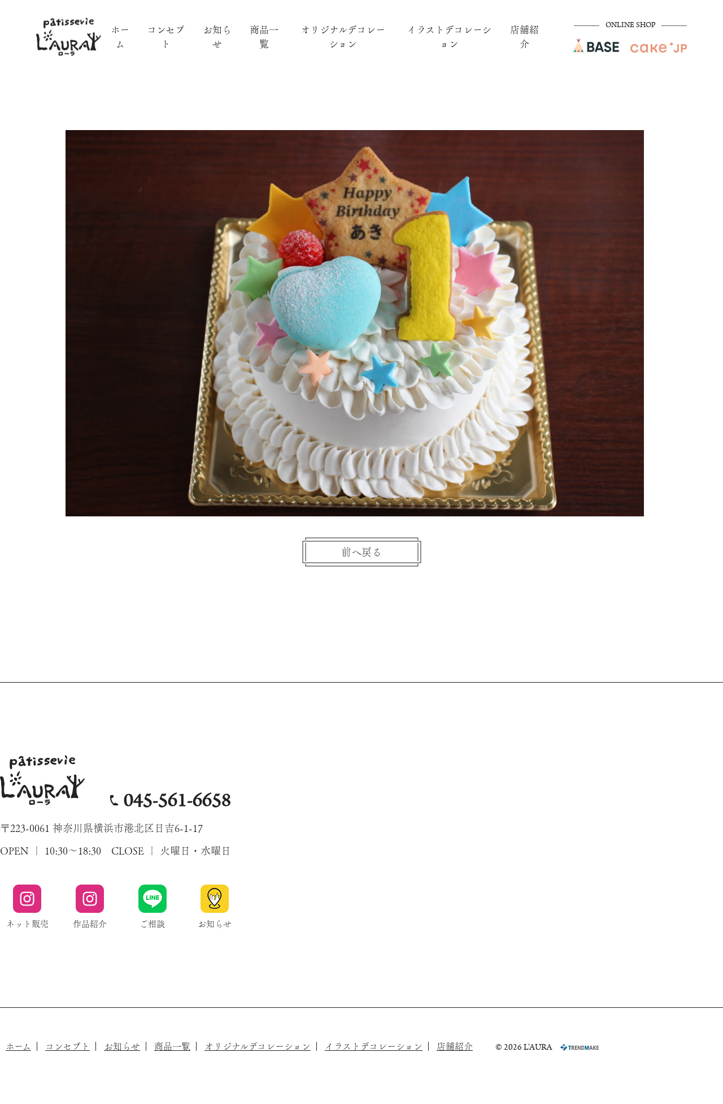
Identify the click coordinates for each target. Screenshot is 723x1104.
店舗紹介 (524, 37)
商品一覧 (264, 37)
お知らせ (217, 37)
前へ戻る (361, 552)
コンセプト (166, 37)
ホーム (120, 37)
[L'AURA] (68, 37)
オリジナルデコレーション (342, 37)
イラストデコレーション (449, 37)
